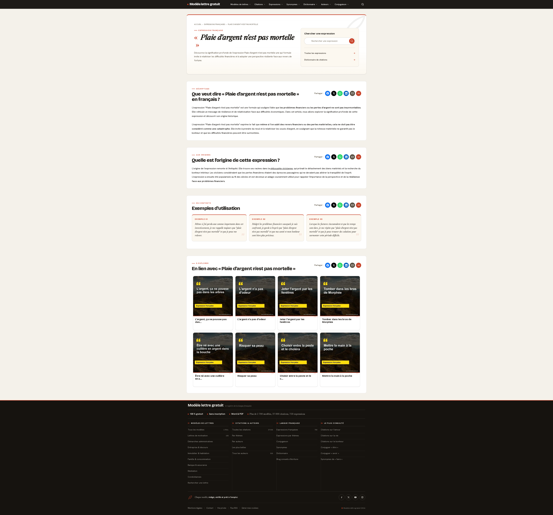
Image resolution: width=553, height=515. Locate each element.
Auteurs (324, 4)
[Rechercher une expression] (352, 41)
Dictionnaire (309, 4)
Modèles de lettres (239, 4)
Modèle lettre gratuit (205, 4)
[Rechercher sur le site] (362, 4)
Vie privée (221, 508)
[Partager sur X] (333, 93)
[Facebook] (341, 497)
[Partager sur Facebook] (327, 93)
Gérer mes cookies (250, 508)
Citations (258, 4)
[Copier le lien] (358, 93)
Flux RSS (234, 508)
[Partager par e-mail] (352, 93)
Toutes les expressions (329, 53)
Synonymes (292, 4)
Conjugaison (340, 4)
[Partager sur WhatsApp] (340, 93)
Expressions (274, 4)
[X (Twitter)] (348, 497)
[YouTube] (355, 497)
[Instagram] (362, 497)
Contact (209, 508)
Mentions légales (195, 508)
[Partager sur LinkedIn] (346, 93)
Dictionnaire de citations (329, 59)
